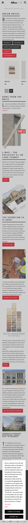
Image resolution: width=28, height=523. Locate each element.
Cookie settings (14, 511)
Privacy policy (7, 504)
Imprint (6, 506)
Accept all (14, 517)
